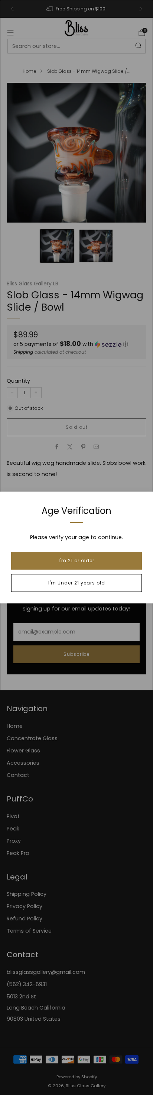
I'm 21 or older (76, 560)
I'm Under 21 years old (76, 583)
